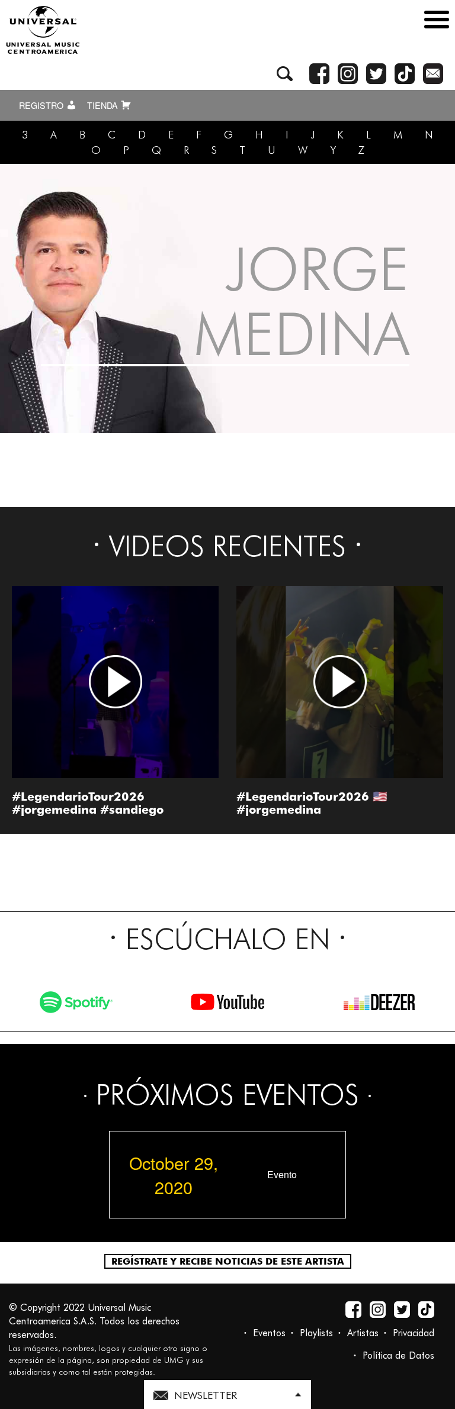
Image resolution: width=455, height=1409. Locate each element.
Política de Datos (398, 1355)
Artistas (363, 1333)
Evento (282, 1174)
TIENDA (103, 105)
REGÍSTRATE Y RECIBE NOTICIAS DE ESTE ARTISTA (227, 1261)
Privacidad (413, 1333)
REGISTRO (42, 105)
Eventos (269, 1333)
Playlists (316, 1333)
